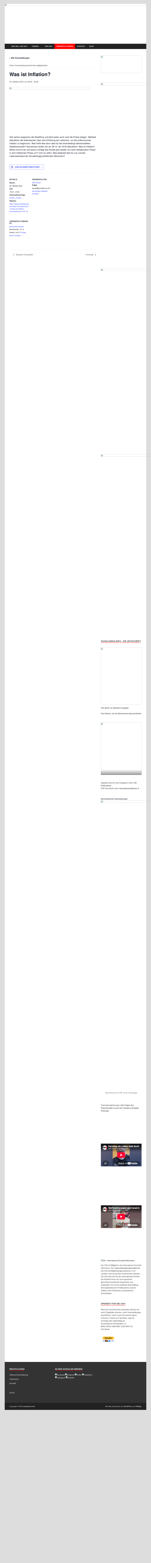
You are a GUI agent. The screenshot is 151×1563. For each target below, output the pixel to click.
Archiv (12, 1393)
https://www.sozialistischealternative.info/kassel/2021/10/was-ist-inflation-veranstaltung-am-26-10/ (19, 207)
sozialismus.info (29, 1406)
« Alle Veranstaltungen (19, 58)
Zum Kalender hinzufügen (27, 167)
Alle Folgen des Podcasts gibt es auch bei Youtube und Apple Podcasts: (120, 1108)
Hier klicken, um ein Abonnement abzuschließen (121, 714)
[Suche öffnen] (140, 46)
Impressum (14, 1379)
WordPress (128, 1406)
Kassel (18, 198)
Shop (91, 46)
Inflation (12, 198)
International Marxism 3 (129, 788)
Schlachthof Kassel (16, 226)
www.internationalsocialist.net (127, 1268)
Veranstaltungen (64, 46)
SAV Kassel (36, 182)
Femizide (90, 254)
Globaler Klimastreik (24, 254)
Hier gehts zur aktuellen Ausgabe (115, 708)
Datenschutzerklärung (19, 1375)
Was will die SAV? (19, 46)
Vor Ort (48, 46)
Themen (35, 46)
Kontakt (81, 46)
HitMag (138, 1406)
